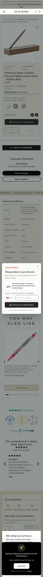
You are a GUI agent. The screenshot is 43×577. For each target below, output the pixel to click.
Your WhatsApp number (19, 293)
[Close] (38, 266)
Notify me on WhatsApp (23, 305)
